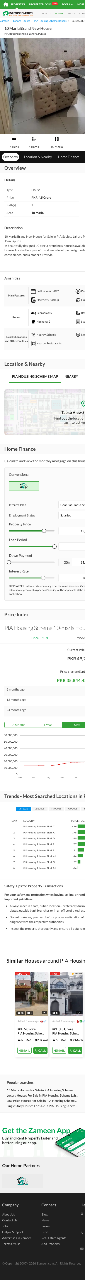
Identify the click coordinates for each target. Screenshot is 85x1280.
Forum (46, 1226)
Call (42, 1050)
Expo (44, 1232)
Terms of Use (11, 1244)
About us (8, 1214)
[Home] (5, 4)
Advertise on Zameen (17, 1238)
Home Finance (69, 157)
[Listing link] (66, 1014)
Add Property (50, 1244)
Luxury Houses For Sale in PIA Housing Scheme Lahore (42, 1095)
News (45, 1220)
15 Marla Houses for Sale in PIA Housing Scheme (40, 1090)
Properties (18, 4)
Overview (10, 157)
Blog (44, 1214)
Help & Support (12, 1232)
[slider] (44, 531)
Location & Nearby (38, 157)
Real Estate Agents (53, 1238)
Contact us (9, 1220)
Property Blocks (43, 4)
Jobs (5, 1226)
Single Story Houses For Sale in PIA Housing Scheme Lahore (42, 1106)
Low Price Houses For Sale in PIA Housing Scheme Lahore (42, 1100)
